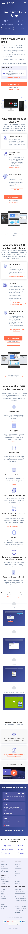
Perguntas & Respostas (6, 877)
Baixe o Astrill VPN (15, 84)
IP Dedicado (17, 870)
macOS (21, 20)
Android (21, 24)
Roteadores (3, 898)
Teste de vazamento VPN (20, 891)
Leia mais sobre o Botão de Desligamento (17, 330)
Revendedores (4, 906)
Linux (8, 28)
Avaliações (17, 883)
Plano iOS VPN (4, 871)
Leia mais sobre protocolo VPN (17, 276)
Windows (9, 20)
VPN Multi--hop (18, 868)
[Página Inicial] (1, 8)
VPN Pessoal (4, 864)
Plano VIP (17, 866)
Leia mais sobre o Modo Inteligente (17, 188)
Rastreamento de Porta (20, 896)
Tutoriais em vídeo (5, 881)
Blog (16, 875)
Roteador (22, 28)
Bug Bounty (17, 912)
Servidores (17, 873)
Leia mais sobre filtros (14, 167)
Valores (2, 866)
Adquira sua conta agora (14, 597)
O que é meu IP (18, 889)
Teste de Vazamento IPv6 (20, 898)
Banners (3, 908)
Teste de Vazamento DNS (20, 900)
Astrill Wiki (3, 879)
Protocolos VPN (18, 871)
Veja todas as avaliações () (14, 830)
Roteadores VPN (18, 864)
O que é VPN (4, 870)
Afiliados (3, 904)
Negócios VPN (4, 868)
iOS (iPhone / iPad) (5, 895)
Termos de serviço (19, 910)
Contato (3, 883)
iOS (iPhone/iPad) (9, 24)
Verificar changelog (14, 89)
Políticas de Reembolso (20, 908)
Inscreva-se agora (13, 202)
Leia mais (14, 421)
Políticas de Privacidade (20, 906)
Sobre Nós (17, 881)
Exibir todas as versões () (14, 77)
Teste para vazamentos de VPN (14, 526)
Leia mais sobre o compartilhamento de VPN (16, 303)
